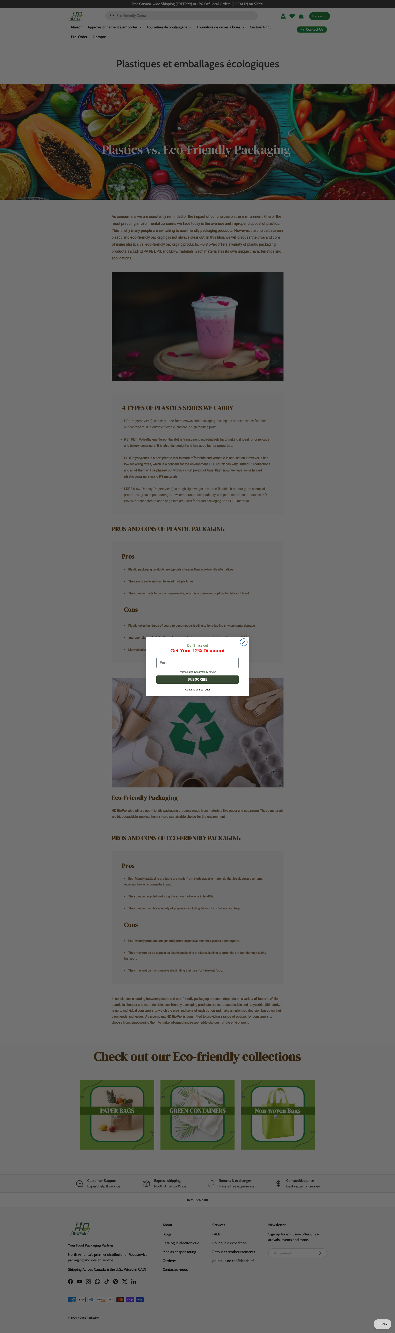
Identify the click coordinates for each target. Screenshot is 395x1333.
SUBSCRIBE (198, 679)
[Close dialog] (243, 642)
